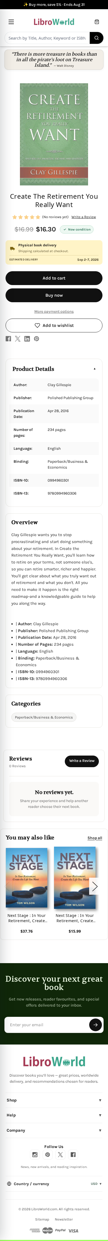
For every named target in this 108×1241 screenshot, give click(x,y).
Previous (6, 886)
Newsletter (64, 1219)
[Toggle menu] (11, 22)
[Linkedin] (27, 339)
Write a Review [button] (83, 217)
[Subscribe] (95, 1024)
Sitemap (42, 1219)
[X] (17, 339)
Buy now (54, 295)
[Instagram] (35, 1155)
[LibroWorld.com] (54, 1061)
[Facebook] (8, 339)
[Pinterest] (36, 339)
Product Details (33, 369)
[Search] (97, 38)
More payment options (54, 311)
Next (94, 886)
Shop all (95, 837)
